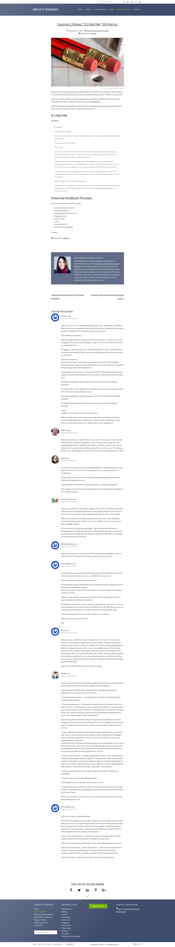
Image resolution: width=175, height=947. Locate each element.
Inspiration (66, 917)
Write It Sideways (45, 9)
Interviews (66, 920)
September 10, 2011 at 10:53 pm (69, 318)
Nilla (63, 630)
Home (36, 909)
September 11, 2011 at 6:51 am (69, 546)
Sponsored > (70, 944)
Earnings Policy (57, 944)
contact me (96, 102)
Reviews (65, 931)
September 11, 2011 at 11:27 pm (69, 632)
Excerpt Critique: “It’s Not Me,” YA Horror (87, 24)
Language (65, 923)
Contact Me (38, 925)
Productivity (66, 928)
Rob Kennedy (66, 564)
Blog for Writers (40, 920)
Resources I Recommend (43, 914)
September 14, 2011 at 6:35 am (69, 809)
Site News (65, 934)
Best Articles (66, 909)
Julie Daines (66, 807)
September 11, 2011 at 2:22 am (69, 460)
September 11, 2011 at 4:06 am (69, 501)
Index (40, 944)
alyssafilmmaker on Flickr (116, 88)
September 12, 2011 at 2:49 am (69, 676)
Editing (93, 33)
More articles (98, 906)
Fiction (64, 914)
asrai (63, 458)
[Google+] (140, 2)
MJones (64, 316)
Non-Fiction (66, 925)
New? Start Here (40, 912)
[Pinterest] (136, 2)
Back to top (138, 944)
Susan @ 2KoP (66, 499)
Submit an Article (40, 923)
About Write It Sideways (43, 917)
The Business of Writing (71, 936)
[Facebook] (124, 2)
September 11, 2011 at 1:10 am (69, 432)
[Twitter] (128, 2)
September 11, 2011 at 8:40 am (69, 566)
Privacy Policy (47, 944)
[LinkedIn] (132, 2)
